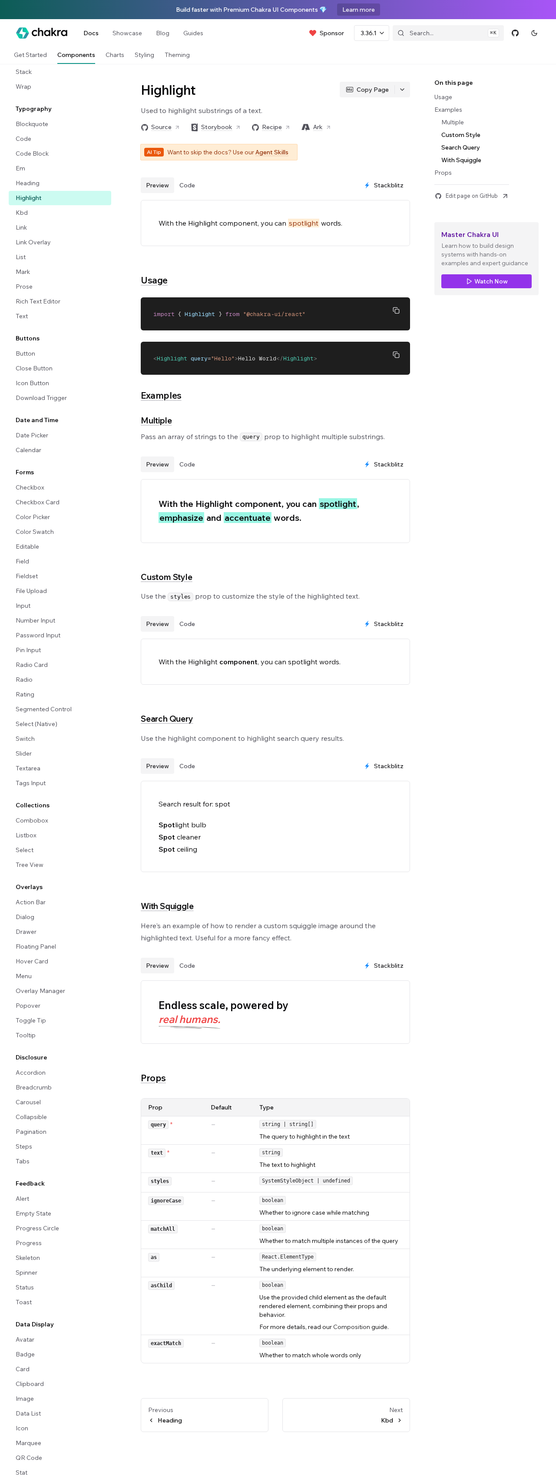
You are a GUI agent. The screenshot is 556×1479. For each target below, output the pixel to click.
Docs (91, 33)
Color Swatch (35, 532)
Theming (177, 55)
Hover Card (32, 961)
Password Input (38, 635)
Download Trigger (41, 398)
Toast (24, 1302)
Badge (25, 1354)
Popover (28, 1005)
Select (24, 850)
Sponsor (332, 33)
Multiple (156, 420)
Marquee (28, 1443)
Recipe (272, 127)
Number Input (35, 620)
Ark (318, 127)
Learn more (358, 9)
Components (76, 55)
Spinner (26, 1272)
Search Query (167, 718)
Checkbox (30, 487)
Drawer (26, 932)
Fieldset (27, 576)
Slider (24, 753)
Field (22, 561)
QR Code (29, 1458)
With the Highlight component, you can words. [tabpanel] (250, 223)
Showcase (127, 33)
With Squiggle (167, 906)
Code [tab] (187, 185)
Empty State (33, 1213)
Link (21, 227)
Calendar (28, 450)
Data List (28, 1413)
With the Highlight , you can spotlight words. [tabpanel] (250, 661)
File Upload (31, 591)
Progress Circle (37, 1228)
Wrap (23, 86)
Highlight (29, 198)
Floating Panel (36, 946)
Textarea (28, 768)
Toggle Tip (31, 1020)
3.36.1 (369, 33)
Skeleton (28, 1258)
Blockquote (32, 124)
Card (23, 1369)
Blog (162, 33)
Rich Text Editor (38, 301)
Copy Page (373, 89)
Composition (351, 1327)
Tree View (29, 865)
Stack (24, 72)
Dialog (25, 917)
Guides (193, 33)
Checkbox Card (38, 502)
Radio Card (32, 665)
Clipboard (30, 1384)
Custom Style (166, 577)
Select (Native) (36, 724)
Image (25, 1398)
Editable (27, 546)
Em (20, 168)
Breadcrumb (34, 1087)
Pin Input (28, 650)
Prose (24, 286)
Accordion (31, 1072)
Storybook (216, 127)
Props (153, 1077)
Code (23, 139)
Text (22, 316)
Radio (24, 679)
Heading (28, 183)
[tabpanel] (275, 511)
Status (25, 1287)
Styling (144, 55)
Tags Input (31, 783)
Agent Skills (271, 152)
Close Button (34, 368)
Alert (22, 1199)
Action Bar (31, 902)
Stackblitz (389, 185)
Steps (24, 1146)
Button (25, 353)
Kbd (22, 213)
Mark (23, 272)
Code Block (32, 153)
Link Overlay (33, 242)
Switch (25, 739)
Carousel (28, 1102)
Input (23, 606)
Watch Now (491, 281)
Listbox (26, 835)
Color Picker (33, 517)
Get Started (30, 55)
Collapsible (31, 1117)
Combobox (32, 820)
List (21, 257)
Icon (22, 1428)
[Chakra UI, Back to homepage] (42, 33)
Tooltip (26, 1035)
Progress (29, 1243)
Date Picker (32, 435)
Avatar (25, 1339)
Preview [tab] (157, 185)
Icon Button (32, 383)
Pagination (31, 1132)
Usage (154, 280)
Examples (161, 395)
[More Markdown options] (402, 89)
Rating (25, 694)
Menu (24, 976)
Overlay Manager (40, 991)
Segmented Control (44, 709)
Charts (115, 55)
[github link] (515, 33)
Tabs (23, 1161)
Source (161, 127)
